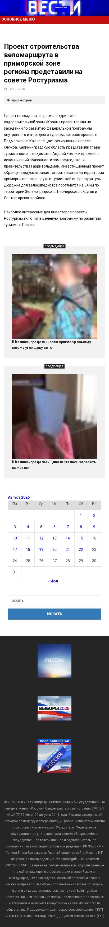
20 (54, 549)
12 (41, 538)
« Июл (53, 581)
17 (15, 549)
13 (54, 538)
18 (28, 549)
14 (68, 538)
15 (81, 538)
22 (81, 549)
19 (41, 549)
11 (28, 538)
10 (15, 538)
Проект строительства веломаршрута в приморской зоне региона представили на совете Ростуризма (43, 63)
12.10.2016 (16, 89)
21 (68, 549)
